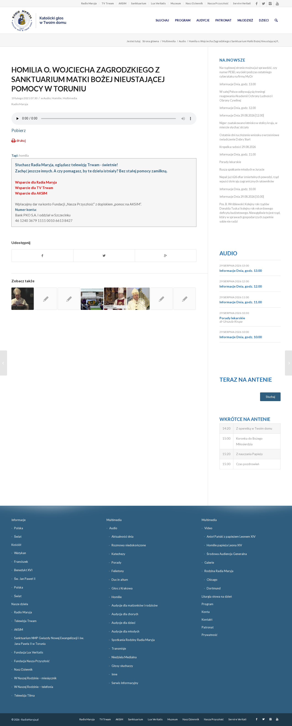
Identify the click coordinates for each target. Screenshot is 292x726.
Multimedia (169, 41)
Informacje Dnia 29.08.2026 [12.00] (241, 115)
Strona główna (150, 41)
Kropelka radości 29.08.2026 (237, 147)
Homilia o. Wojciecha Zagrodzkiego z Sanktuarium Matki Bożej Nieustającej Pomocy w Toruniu (88, 79)
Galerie (209, 562)
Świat (17, 536)
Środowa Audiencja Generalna (227, 554)
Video (208, 528)
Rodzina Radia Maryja (218, 571)
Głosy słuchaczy (122, 666)
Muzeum (176, 3)
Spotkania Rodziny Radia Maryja (133, 640)
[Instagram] (270, 3)
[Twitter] (263, 3)
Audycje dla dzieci (123, 623)
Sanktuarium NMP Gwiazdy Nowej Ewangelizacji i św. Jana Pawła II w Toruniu (49, 641)
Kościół (16, 545)
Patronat (208, 627)
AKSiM (122, 3)
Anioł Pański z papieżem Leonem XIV (231, 536)
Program (207, 604)
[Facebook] (256, 3)
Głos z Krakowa (122, 588)
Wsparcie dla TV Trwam (34, 188)
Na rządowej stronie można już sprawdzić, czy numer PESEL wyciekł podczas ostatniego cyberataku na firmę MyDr (248, 72)
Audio (182, 41)
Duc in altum (120, 579)
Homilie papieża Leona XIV (224, 545)
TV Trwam (108, 3)
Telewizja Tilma (24, 695)
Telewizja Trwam (25, 621)
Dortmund (214, 588)
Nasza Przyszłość (218, 3)
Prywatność (209, 635)
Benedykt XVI (23, 570)
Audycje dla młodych (125, 631)
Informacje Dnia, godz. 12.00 (237, 108)
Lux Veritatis (158, 3)
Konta (206, 612)
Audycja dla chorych (125, 614)
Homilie (57, 98)
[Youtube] (277, 3)
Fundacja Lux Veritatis (28, 652)
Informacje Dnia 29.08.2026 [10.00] (241, 196)
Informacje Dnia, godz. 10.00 (237, 189)
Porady (116, 562)
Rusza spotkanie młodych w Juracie (241, 169)
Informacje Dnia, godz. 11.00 (237, 154)
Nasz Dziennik (194, 3)
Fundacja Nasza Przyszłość (32, 661)
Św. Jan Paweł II (24, 579)
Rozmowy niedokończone (129, 545)
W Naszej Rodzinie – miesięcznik (35, 678)
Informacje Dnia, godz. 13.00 (237, 84)
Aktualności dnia (122, 536)
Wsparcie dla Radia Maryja (36, 182)
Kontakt (207, 619)
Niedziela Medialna (124, 657)
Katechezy (118, 554)
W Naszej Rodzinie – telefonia (33, 687)
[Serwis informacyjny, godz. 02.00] (3, 363)
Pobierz (18, 130)
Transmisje (119, 648)
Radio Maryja (89, 3)
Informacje (18, 520)
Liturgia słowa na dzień (217, 596)
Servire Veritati (242, 3)
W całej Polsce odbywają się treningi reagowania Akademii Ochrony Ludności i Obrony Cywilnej (246, 96)
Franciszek (21, 561)
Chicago (212, 579)
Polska (18, 528)
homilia (24, 155)
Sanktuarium (138, 3)
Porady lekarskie (230, 162)
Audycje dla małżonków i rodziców (135, 605)
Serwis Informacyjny (125, 683)
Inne (114, 674)
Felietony (118, 571)
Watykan (20, 553)
